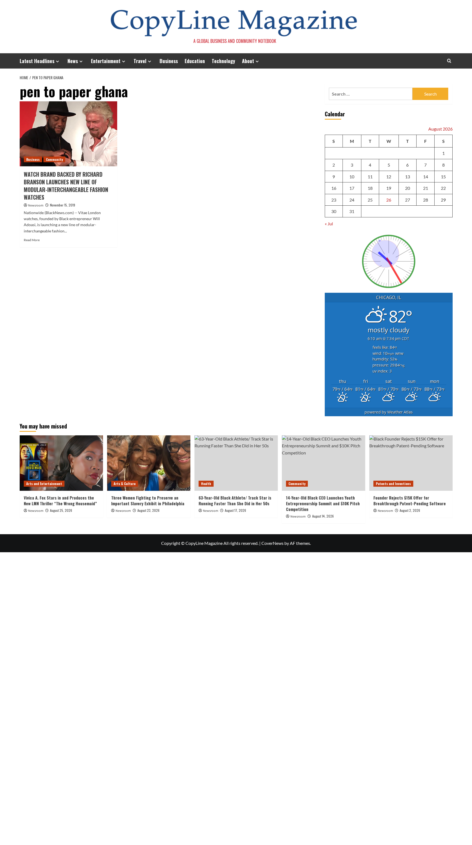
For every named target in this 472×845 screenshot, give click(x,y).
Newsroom (35, 205)
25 (370, 199)
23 (333, 199)
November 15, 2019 (62, 205)
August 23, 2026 (148, 510)
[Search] (449, 61)
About (248, 60)
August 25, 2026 (61, 510)
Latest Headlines (37, 60)
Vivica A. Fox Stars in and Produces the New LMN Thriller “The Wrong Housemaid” (60, 500)
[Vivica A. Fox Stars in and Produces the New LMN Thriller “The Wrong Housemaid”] (61, 463)
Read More (32, 240)
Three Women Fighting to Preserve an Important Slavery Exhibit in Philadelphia (147, 500)
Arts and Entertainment (44, 483)
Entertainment (105, 60)
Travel (140, 60)
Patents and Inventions (393, 483)
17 (351, 188)
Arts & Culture (124, 483)
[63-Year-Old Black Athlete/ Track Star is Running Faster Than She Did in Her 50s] (236, 463)
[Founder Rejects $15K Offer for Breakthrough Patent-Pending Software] (411, 463)
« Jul (329, 223)
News (72, 60)
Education (195, 60)
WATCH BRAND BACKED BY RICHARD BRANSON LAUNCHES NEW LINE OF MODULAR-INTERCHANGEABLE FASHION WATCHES (66, 185)
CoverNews (272, 543)
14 (425, 176)
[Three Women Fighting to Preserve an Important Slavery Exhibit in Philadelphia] (148, 463)
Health (206, 483)
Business (169, 60)
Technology (223, 60)
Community (54, 159)
